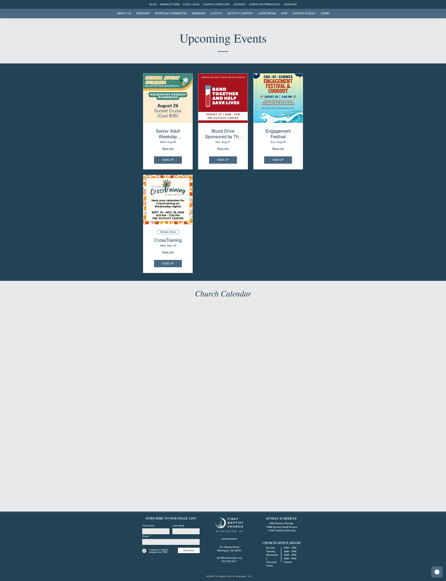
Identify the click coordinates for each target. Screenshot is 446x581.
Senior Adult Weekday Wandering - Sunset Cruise (168, 133)
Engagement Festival (278, 133)
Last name (178, 525)
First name (148, 525)
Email (146, 536)
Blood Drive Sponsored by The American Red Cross (223, 133)
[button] (124, 13)
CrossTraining (168, 240)
